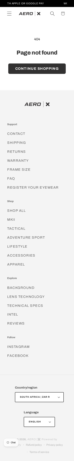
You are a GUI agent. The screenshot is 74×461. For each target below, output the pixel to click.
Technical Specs (25, 306)
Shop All (16, 210)
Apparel (16, 264)
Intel (12, 314)
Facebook (17, 356)
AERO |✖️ (34, 439)
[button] (9, 13)
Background (20, 288)
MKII (11, 219)
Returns (16, 151)
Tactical (16, 228)
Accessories (21, 255)
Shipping (16, 143)
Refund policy (34, 444)
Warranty (18, 160)
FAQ (11, 178)
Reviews (16, 323)
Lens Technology (26, 297)
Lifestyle (17, 246)
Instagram (18, 347)
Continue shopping (37, 68)
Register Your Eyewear (33, 187)
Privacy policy (54, 444)
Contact (16, 134)
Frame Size (19, 169)
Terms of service (39, 452)
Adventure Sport (26, 237)
